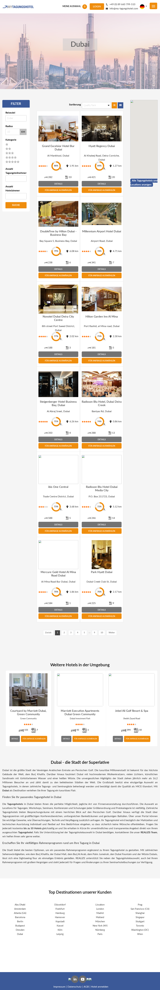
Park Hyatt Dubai (101, 572)
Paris (100, 934)
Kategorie (10, 140)
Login (97, 6)
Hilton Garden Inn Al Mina (101, 316)
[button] (138, 134)
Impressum (59, 986)
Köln (60, 930)
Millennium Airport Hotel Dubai (101, 231)
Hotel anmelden (99, 986)
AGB (86, 986)
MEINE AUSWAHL (71, 6)
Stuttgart (140, 921)
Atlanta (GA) (20, 913)
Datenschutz (74, 986)
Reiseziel (10, 112)
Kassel (60, 926)
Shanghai (140, 913)
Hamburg (60, 913)
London (100, 909)
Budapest (20, 926)
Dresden (20, 930)
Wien (140, 934)
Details (58, 184)
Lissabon (100, 905)
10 (102, 633)
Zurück (48, 633)
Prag (140, 905)
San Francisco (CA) (140, 909)
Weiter (112, 633)
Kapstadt (60, 921)
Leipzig (60, 934)
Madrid (100, 913)
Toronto (140, 926)
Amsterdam (20, 909)
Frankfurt (60, 909)
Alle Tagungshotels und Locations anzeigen (144, 182)
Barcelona (20, 917)
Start (153, 750)
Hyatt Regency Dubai (102, 146)
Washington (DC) (140, 930)
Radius (9, 126)
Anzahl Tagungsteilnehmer (16, 171)
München (100, 921)
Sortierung (75, 104)
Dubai (20, 934)
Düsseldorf (60, 905)
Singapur (140, 917)
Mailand (100, 917)
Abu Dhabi (20, 905)
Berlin (20, 921)
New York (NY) (100, 926)
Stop (156, 750)
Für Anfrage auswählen (58, 190)
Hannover (60, 917)
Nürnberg (100, 930)
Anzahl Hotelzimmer (12, 188)
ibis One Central (58, 487)
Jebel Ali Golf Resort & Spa (131, 711)
